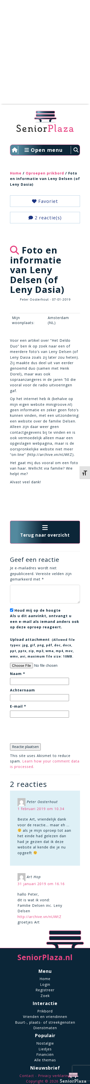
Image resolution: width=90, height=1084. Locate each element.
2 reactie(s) (47, 218)
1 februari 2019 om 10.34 (41, 808)
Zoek (45, 995)
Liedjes (45, 1049)
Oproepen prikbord (45, 173)
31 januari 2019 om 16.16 (41, 883)
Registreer (45, 990)
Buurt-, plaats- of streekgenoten (45, 1022)
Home (16, 173)
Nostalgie (45, 1043)
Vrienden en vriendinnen (45, 1016)
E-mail (18, 706)
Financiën (45, 1054)
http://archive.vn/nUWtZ (40, 916)
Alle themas (45, 1060)
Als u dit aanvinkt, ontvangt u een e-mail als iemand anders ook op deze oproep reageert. (44, 618)
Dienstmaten (45, 1027)
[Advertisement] (45, 55)
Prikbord (45, 1011)
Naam (17, 673)
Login (45, 984)
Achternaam (22, 690)
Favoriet (47, 201)
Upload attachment (42, 647)
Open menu (46, 150)
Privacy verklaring (54, 1075)
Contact (27, 1075)
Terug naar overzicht (45, 535)
